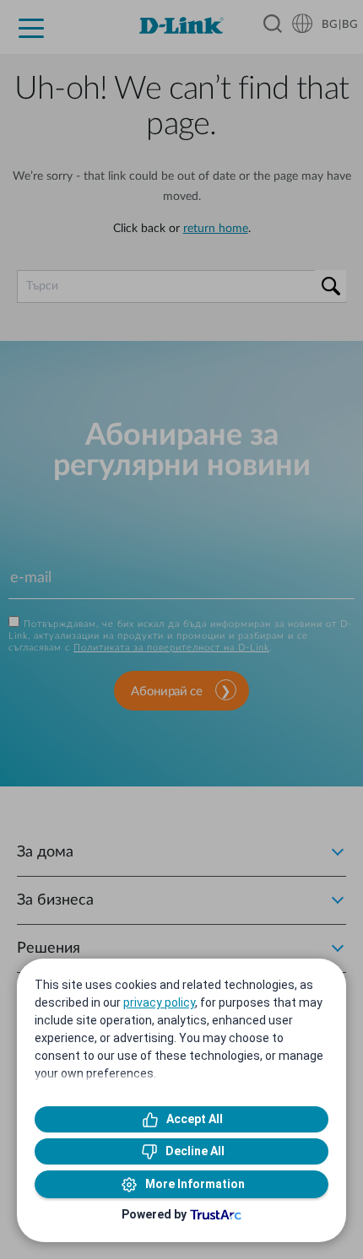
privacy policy (159, 1002)
